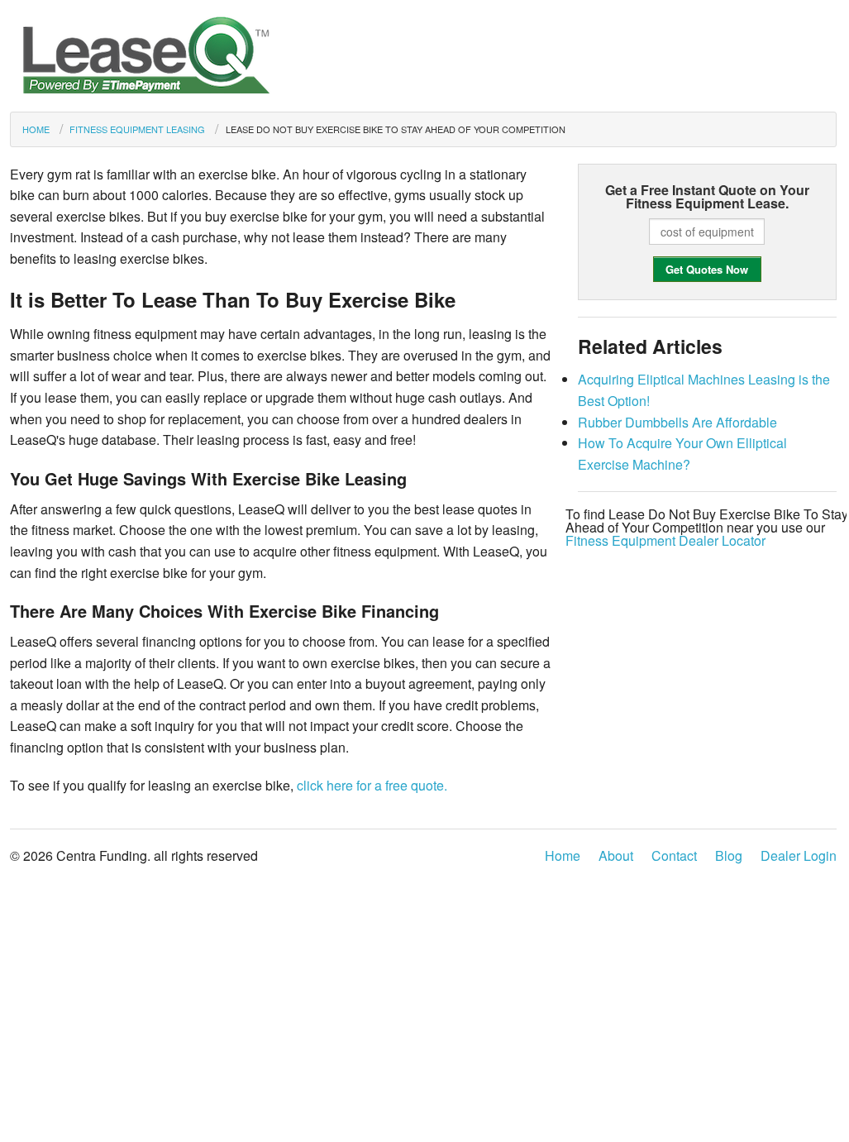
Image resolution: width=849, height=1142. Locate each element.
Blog (728, 855)
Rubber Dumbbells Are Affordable (677, 422)
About (616, 855)
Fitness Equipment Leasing (137, 129)
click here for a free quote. (372, 785)
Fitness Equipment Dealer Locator (665, 540)
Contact (674, 855)
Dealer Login (799, 855)
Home (36, 129)
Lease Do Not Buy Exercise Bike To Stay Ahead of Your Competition (395, 129)
